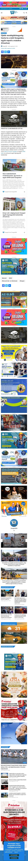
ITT (13, 852)
